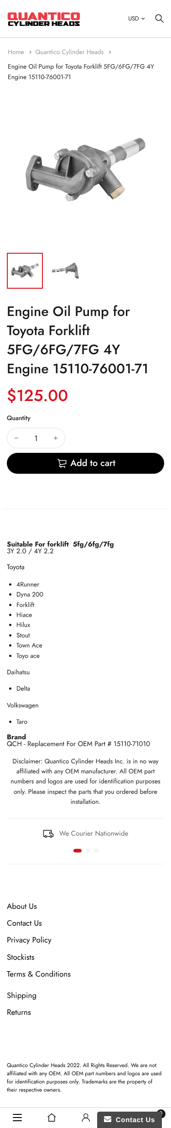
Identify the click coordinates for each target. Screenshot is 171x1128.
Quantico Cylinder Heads (70, 52)
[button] (77, 851)
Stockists (21, 957)
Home (17, 52)
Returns (19, 1012)
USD (133, 18)
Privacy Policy (29, 940)
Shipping (21, 995)
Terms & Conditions (39, 974)
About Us (22, 906)
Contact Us (24, 923)
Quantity (19, 418)
